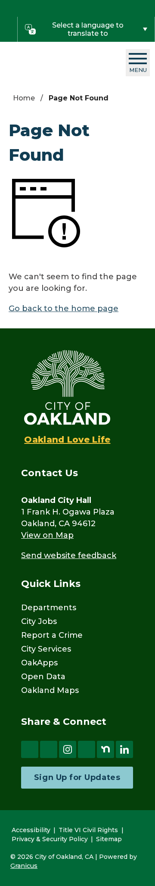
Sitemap (109, 839)
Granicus (23, 866)
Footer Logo (67, 387)
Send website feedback (68, 555)
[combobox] (86, 29)
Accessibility (31, 830)
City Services (46, 649)
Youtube (86, 749)
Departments (48, 607)
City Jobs (39, 621)
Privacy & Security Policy (50, 839)
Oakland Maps (50, 690)
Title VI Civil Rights (88, 830)
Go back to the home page (63, 308)
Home (24, 98)
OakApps (39, 663)
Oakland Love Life (67, 439)
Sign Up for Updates (77, 777)
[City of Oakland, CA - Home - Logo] (58, 62)
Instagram (67, 749)
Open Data (43, 676)
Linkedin (124, 749)
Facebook (29, 749)
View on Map (47, 535)
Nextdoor (105, 749)
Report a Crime (52, 635)
